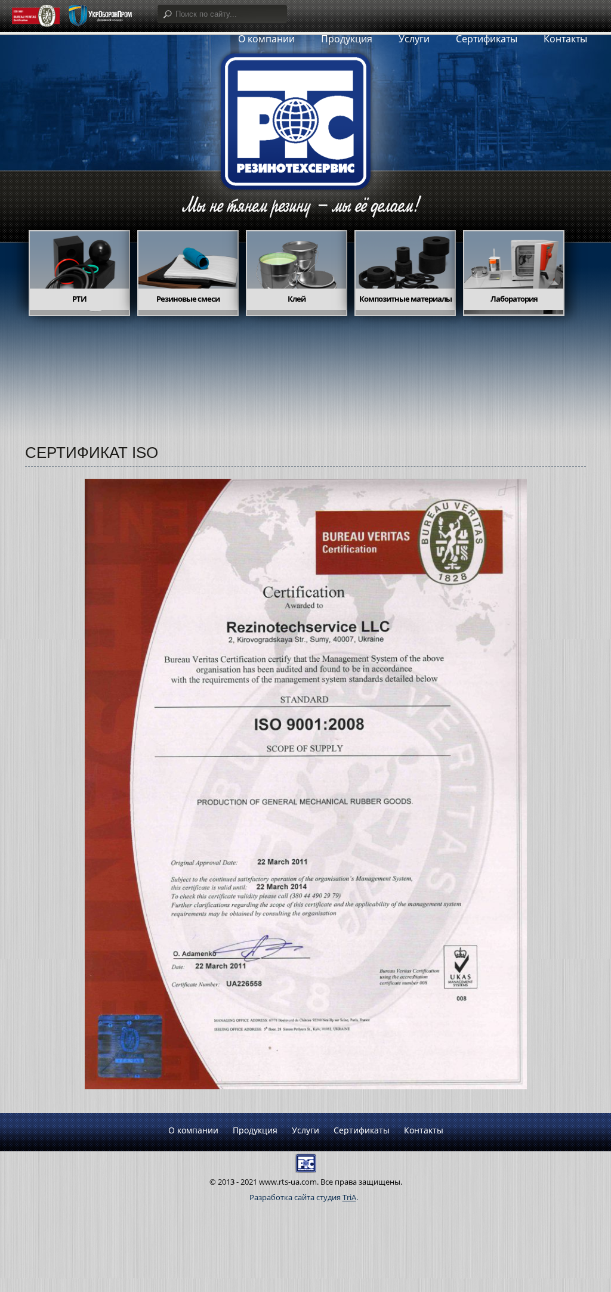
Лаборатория (514, 298)
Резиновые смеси (188, 298)
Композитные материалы (405, 298)
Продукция (255, 1130)
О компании (193, 1130)
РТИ (79, 298)
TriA (349, 1197)
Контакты (565, 38)
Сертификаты (486, 38)
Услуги (305, 1130)
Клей (297, 298)
